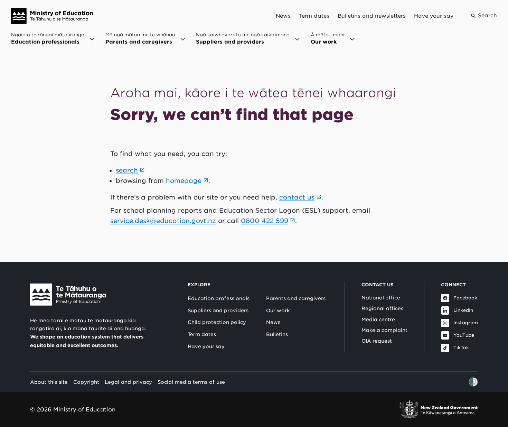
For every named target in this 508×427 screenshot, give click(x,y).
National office (380, 297)
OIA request (376, 341)
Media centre (378, 319)
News (283, 16)
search (127, 170)
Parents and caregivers (296, 298)
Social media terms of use (191, 382)
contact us (296, 197)
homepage (183, 180)
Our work (278, 310)
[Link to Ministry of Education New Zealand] (68, 295)
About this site (49, 382)
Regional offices (382, 308)
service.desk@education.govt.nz (163, 220)
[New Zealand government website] (438, 409)
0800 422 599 (264, 220)
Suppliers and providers (218, 310)
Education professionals (219, 298)
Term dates (314, 16)
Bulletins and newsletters (372, 16)
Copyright (86, 382)
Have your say (433, 16)
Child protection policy (217, 322)
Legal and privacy (128, 382)
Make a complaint (384, 330)
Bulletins (277, 334)
